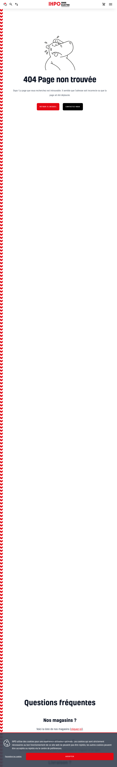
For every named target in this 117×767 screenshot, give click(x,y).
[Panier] (104, 4)
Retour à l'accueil (48, 107)
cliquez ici (76, 729)
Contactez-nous (73, 107)
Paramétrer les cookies (13, 756)
